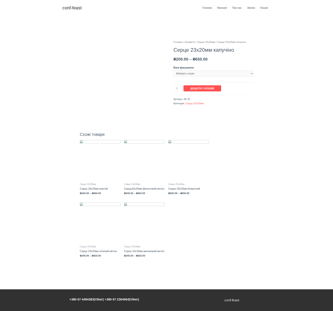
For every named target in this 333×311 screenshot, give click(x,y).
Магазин (222, 7)
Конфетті (190, 42)
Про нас (237, 7)
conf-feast (72, 7)
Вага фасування (183, 67)
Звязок (251, 7)
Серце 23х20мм (206, 42)
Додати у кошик (202, 88)
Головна (207, 7)
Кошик (264, 7)
